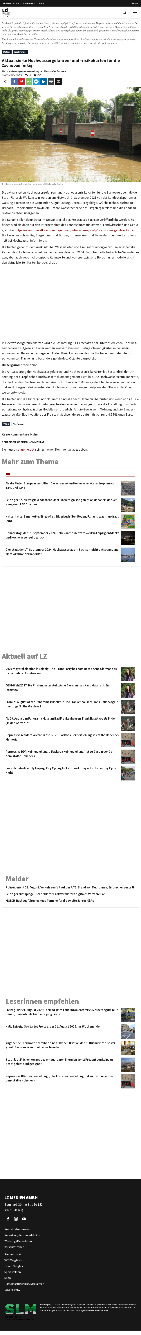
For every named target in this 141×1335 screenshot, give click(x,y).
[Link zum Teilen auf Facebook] (14, 81)
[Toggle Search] (124, 12)
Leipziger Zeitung (10, 3)
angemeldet (26, 449)
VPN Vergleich (13, 1260)
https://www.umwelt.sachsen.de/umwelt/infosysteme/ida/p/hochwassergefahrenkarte (74, 230)
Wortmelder (20, 51)
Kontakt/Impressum (17, 1229)
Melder (6, 51)
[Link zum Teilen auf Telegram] (36, 81)
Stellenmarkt (29, 3)
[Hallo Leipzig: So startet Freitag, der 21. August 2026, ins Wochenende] (127, 1031)
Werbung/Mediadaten (18, 1241)
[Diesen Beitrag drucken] (51, 81)
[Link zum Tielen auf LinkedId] (43, 81)
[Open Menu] (135, 12)
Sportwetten (12, 1272)
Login (135, 3)
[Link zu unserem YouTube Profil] (24, 1219)
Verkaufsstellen (14, 1247)
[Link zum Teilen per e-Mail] (58, 81)
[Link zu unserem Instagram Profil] (16, 1219)
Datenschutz (12, 1289)
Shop (41, 3)
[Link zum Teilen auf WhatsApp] (29, 81)
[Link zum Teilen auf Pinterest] (21, 81)
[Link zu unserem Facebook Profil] (8, 1219)
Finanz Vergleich (14, 1266)
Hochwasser (18, 424)
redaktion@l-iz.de (54, 43)
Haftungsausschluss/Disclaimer (24, 1284)
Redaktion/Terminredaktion (22, 1235)
